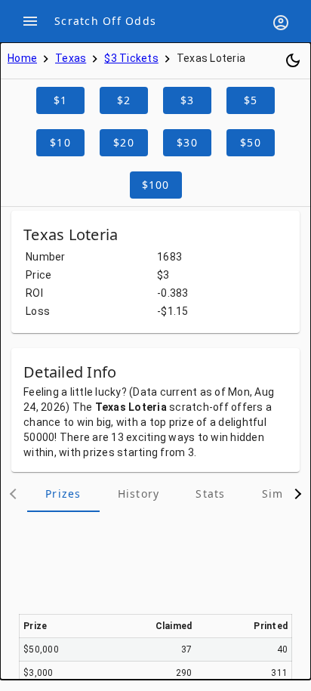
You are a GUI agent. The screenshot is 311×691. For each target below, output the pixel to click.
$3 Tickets (131, 58)
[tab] (63, 494)
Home (22, 58)
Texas (70, 58)
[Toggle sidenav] (30, 21)
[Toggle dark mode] (293, 60)
